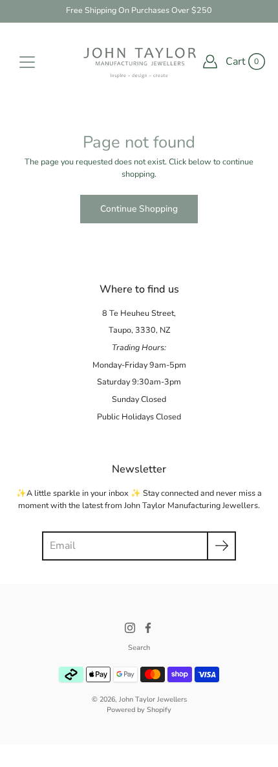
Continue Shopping (139, 209)
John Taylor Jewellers (153, 699)
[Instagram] (130, 628)
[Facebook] (148, 628)
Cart (236, 61)
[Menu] (27, 62)
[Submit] (221, 546)
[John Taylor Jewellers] (139, 61)
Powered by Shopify (139, 710)
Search (139, 647)
